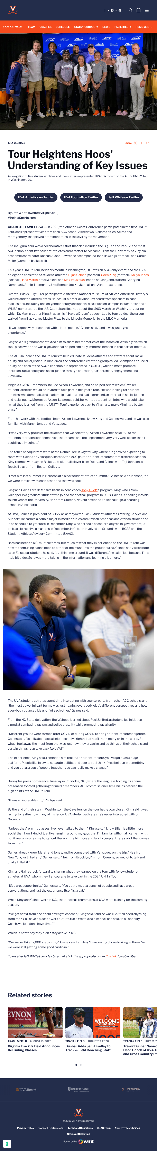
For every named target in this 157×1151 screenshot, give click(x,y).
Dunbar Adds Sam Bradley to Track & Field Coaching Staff (88, 1048)
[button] (76, 1065)
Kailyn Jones (140, 275)
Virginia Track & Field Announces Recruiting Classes (34, 1048)
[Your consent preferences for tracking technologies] (7, 1144)
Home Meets (144, 26)
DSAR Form (104, 1127)
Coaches (45, 26)
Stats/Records (84, 26)
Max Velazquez (74, 280)
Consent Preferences (50, 1127)
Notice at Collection (78, 1133)
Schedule (63, 26)
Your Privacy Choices (127, 1127)
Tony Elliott (89, 490)
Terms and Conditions (80, 1127)
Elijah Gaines (77, 275)
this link (111, 956)
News (106, 26)
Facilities (121, 26)
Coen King (108, 275)
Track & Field (17, 1041)
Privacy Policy (25, 1127)
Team (31, 26)
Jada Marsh (30, 280)
